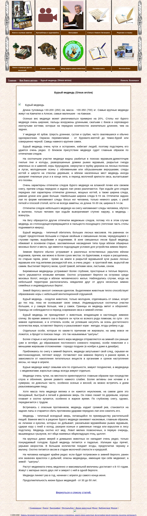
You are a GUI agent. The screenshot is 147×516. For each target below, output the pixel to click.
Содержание (35, 508)
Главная (12, 80)
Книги (45, 508)
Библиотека (104, 508)
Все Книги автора (28, 80)
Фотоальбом (68, 508)
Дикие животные (83, 508)
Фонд (94, 508)
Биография (55, 508)
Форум (114, 508)
